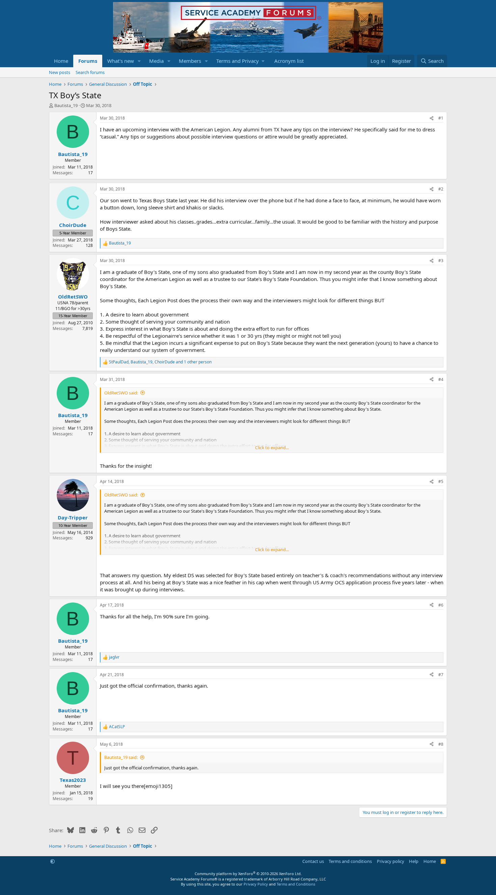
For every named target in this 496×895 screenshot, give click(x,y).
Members (190, 60)
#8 (440, 744)
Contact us (313, 861)
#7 (440, 674)
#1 (440, 118)
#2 (440, 189)
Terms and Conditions (296, 884)
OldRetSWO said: (121, 393)
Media (156, 60)
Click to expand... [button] (272, 447)
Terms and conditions (350, 861)
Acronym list (289, 60)
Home (61, 60)
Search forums (90, 72)
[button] (139, 61)
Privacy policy (390, 861)
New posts (59, 72)
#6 (440, 605)
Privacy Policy (256, 884)
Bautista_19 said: (121, 757)
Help (413, 861)
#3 (440, 260)
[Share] (431, 118)
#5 (440, 481)
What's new (120, 60)
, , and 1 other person (160, 362)
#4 (440, 379)
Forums (87, 60)
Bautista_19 (66, 105)
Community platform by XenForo (248, 873)
